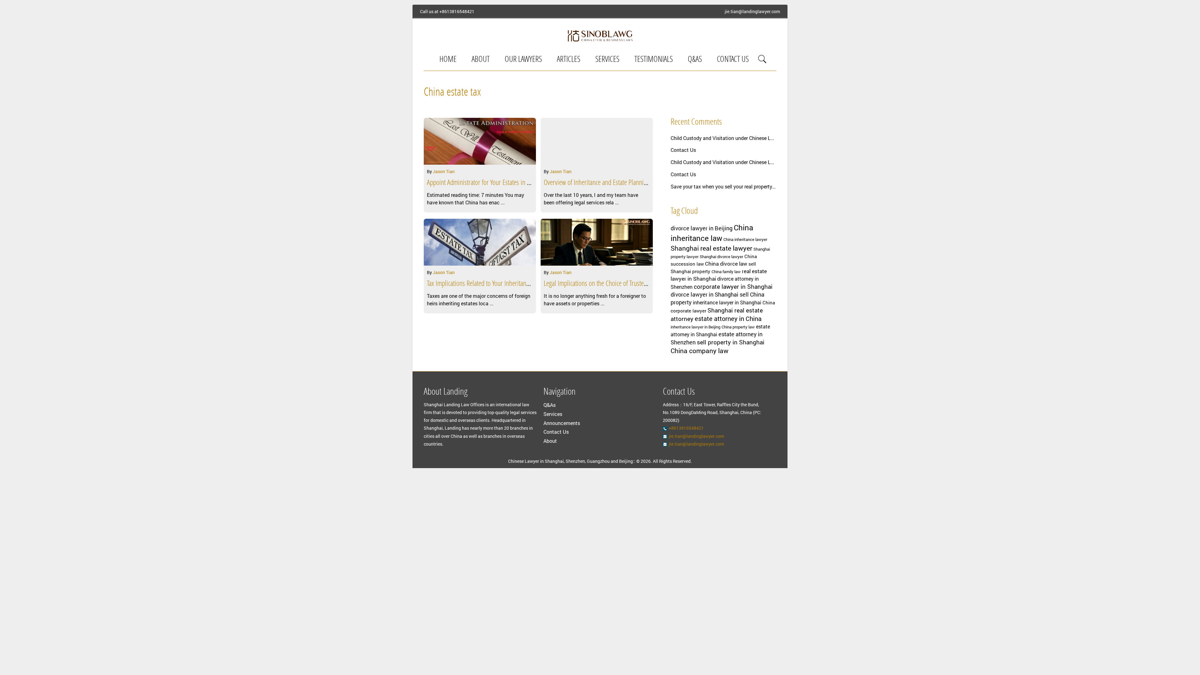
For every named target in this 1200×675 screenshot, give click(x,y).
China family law (726, 271)
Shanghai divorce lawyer (721, 256)
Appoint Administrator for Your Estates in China (484, 183)
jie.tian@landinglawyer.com (752, 11)
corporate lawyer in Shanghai (733, 286)
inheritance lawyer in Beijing (695, 327)
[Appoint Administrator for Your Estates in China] (480, 141)
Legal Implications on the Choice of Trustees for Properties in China (625, 284)
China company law (699, 350)
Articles (568, 60)
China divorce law (726, 263)
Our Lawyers (523, 60)
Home (448, 60)
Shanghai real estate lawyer (711, 248)
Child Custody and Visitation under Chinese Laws (723, 138)
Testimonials (653, 60)
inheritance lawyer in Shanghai (727, 302)
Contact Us (733, 60)
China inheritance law (712, 232)
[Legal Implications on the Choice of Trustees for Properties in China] (597, 242)
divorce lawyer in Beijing (701, 228)
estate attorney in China (728, 318)
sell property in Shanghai (730, 342)
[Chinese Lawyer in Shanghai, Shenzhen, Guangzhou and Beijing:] (600, 35)
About (481, 60)
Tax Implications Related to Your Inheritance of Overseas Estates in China (514, 284)
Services (607, 60)
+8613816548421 (456, 11)
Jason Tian (444, 171)
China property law (738, 327)
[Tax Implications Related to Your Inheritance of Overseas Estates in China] (480, 242)
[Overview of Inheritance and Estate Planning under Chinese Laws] (597, 141)
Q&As (695, 60)
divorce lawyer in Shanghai (704, 294)
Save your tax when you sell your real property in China (723, 186)
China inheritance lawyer (745, 239)
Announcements (561, 423)
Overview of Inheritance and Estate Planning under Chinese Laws (622, 183)
